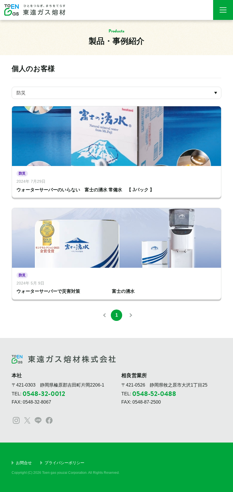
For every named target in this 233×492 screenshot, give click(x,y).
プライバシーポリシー (64, 462)
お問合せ (24, 462)
